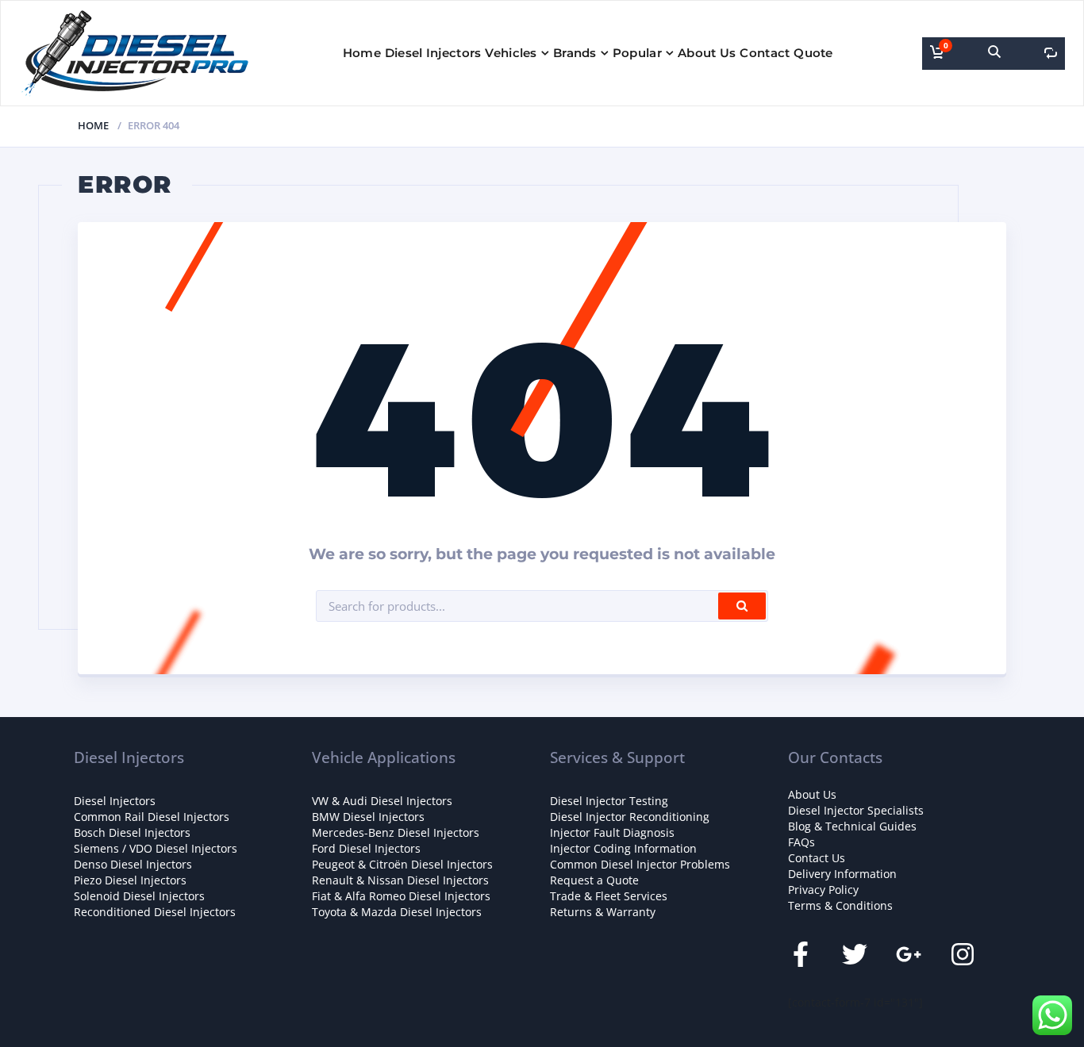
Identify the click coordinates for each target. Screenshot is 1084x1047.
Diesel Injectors (433, 52)
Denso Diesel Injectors (133, 864)
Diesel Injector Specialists (856, 810)
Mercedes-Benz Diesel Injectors (395, 832)
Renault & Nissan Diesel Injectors (400, 880)
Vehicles (510, 52)
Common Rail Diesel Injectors (151, 816)
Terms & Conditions (840, 905)
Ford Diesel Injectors (366, 848)
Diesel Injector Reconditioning (629, 816)
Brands (575, 52)
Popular (637, 52)
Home (362, 52)
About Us (707, 52)
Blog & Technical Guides (852, 826)
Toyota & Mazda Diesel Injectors (397, 911)
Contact (765, 52)
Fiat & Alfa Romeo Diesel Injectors (401, 895)
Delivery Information (842, 873)
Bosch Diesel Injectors (132, 832)
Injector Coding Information (623, 848)
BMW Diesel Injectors (368, 816)
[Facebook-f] (800, 954)
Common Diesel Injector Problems (640, 864)
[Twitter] (854, 954)
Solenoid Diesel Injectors (139, 895)
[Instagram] (962, 954)
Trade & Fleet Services (608, 895)
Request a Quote (594, 880)
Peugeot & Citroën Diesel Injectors (402, 864)
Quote (813, 52)
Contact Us (816, 857)
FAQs (801, 841)
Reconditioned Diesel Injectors (155, 911)
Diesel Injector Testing (609, 800)
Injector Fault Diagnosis (612, 832)
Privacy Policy (823, 889)
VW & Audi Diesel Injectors (382, 800)
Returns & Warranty (602, 911)
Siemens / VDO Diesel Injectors (155, 848)
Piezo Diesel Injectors (130, 880)
